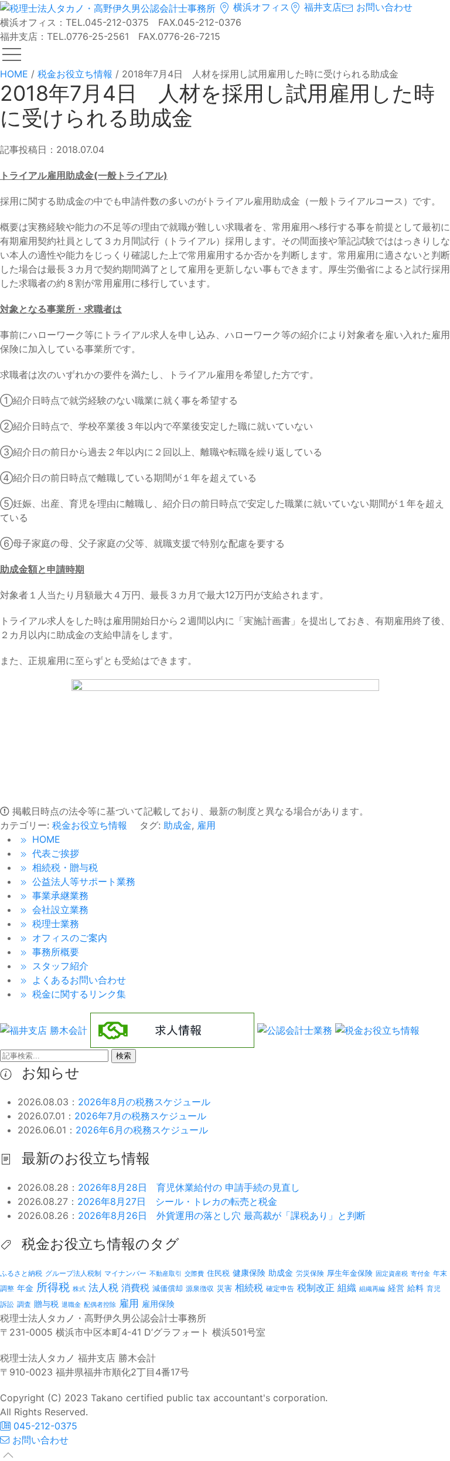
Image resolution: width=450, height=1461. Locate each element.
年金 (25, 1288)
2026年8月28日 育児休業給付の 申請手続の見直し (189, 1187)
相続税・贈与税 (63, 867)
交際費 (194, 1274)
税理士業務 (54, 923)
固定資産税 (392, 1273)
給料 (415, 1288)
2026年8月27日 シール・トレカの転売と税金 (177, 1201)
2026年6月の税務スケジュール (142, 1130)
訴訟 (7, 1304)
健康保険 (249, 1273)
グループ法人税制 (73, 1273)
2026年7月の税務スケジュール (140, 1116)
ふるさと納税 (21, 1273)
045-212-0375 (44, 1426)
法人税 (103, 1287)
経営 (396, 1288)
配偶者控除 (100, 1305)
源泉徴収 (200, 1288)
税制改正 (316, 1287)
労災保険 (310, 1273)
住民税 (218, 1273)
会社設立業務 (58, 909)
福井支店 (321, 7)
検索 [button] (123, 1055)
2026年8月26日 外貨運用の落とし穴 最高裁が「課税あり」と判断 (222, 1215)
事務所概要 (54, 952)
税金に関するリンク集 (77, 994)
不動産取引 (165, 1274)
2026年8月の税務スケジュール (144, 1102)
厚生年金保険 (350, 1273)
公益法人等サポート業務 (82, 881)
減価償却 (167, 1288)
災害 (224, 1288)
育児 (434, 1289)
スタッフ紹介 (58, 966)
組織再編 (372, 1289)
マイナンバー (125, 1273)
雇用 (206, 825)
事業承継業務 (58, 895)
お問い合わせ (382, 7)
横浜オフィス (259, 7)
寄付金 (420, 1273)
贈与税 (46, 1304)
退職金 (71, 1304)
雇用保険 (158, 1304)
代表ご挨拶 (54, 853)
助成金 (177, 825)
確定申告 (280, 1289)
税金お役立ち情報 (89, 825)
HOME (44, 839)
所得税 (53, 1287)
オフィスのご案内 (68, 938)
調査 (24, 1304)
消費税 (135, 1287)
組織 (347, 1287)
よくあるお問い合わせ (77, 980)
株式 (79, 1289)
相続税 (249, 1287)
